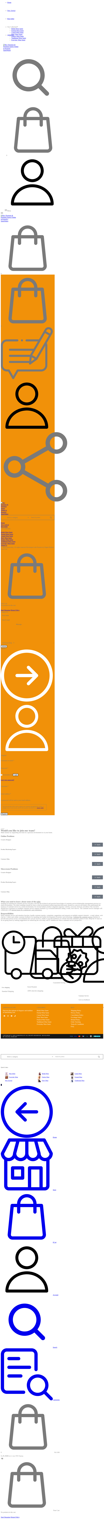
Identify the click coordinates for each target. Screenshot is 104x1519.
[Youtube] (11, 1016)
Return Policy (15, 610)
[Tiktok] (15, 1016)
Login (15, 775)
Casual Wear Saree (17, 32)
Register (4, 814)
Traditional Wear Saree (18, 38)
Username (5, 786)
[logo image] (10, 47)
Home (9, 2)
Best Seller (10, 19)
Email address (6, 794)
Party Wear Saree (16, 34)
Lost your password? (7, 780)
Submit (4, 646)
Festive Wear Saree (17, 36)
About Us (10, 35)
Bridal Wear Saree (17, 29)
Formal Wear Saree (17, 31)
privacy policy (40, 808)
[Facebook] (4, 1016)
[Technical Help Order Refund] (8, 643)
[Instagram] (7, 1016)
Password (4, 768)
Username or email (7, 760)
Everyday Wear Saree (18, 40)
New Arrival (11, 10)
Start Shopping (5, 610)
